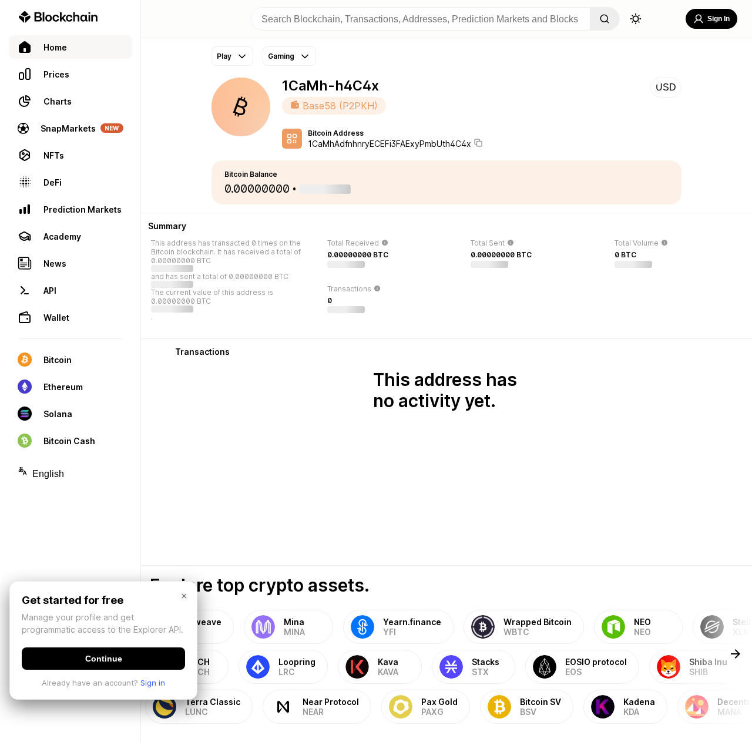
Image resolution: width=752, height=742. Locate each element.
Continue (103, 658)
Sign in (152, 682)
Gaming (281, 56)
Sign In (718, 19)
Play (224, 56)
